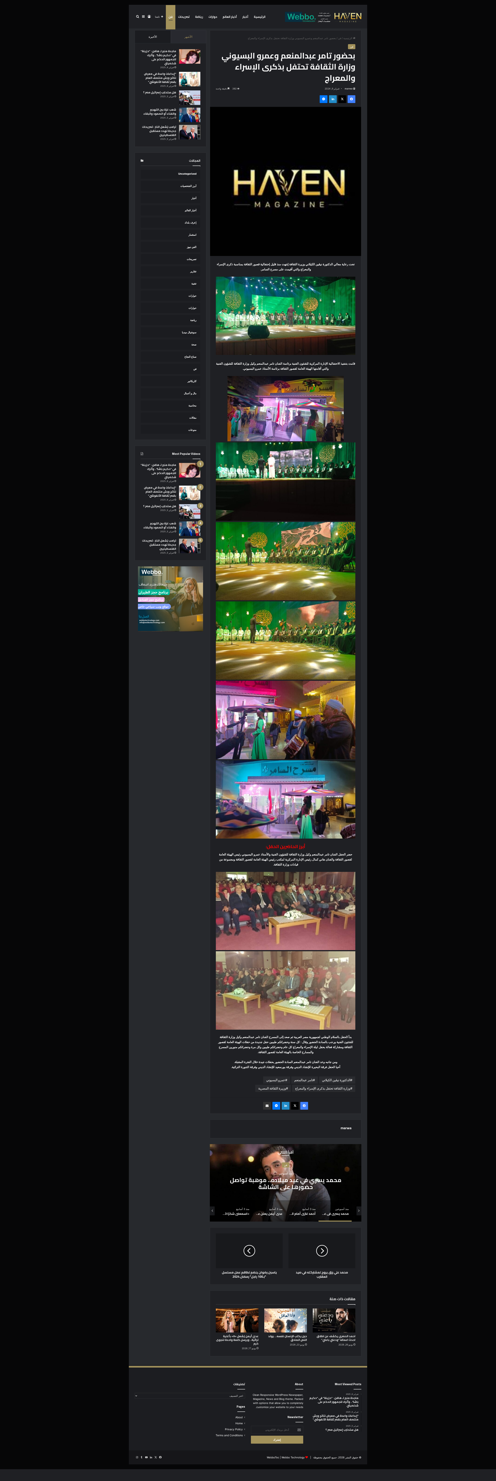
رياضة (199, 17)
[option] (285, 1183)
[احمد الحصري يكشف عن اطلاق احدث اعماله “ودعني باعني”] (334, 1320)
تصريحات (184, 17)
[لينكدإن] (333, 99)
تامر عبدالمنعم (303, 1080)
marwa (348, 88)
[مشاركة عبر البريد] (267, 1106)
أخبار (245, 17)
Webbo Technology (293, 1457)
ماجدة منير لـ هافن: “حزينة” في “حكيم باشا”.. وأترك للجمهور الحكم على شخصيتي (158, 57)
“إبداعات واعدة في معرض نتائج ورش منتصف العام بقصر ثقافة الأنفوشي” (160, 77)
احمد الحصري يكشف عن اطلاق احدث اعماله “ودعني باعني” (336, 1338)
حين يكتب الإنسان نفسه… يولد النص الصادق (287, 1338)
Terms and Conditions (229, 1435)
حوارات (212, 17)
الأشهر (188, 37)
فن (171, 17)
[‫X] (342, 99)
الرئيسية (259, 17)
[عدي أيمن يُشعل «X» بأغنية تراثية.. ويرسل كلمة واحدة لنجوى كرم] (237, 1320)
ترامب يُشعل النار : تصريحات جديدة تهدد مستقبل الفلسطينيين (159, 130)
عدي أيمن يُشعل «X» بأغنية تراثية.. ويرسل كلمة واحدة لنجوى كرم (237, 1340)
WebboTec (273, 1457)
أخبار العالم (230, 17)
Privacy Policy (234, 1429)
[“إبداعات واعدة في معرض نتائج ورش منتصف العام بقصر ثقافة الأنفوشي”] (189, 79)
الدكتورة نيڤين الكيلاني (336, 1080)
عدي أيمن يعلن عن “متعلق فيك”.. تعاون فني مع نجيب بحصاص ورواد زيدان (285, 1183)
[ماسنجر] (323, 99)
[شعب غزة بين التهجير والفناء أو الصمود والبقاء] (189, 115)
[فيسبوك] (351, 99)
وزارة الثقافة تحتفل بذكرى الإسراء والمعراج (322, 1088)
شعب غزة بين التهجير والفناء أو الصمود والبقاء (159, 111)
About (239, 1417)
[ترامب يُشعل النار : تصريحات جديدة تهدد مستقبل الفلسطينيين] (189, 132)
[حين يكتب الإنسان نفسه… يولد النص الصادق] (285, 1320)
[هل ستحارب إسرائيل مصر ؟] (189, 97)
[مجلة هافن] (322, 17)
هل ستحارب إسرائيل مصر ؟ (159, 92)
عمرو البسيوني (275, 1080)
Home (239, 1423)
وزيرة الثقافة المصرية (272, 1088)
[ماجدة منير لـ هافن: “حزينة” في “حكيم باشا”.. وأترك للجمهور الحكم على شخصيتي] (189, 56)
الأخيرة (153, 37)
